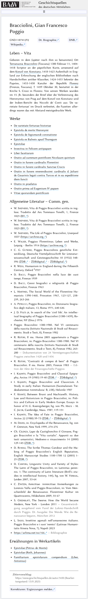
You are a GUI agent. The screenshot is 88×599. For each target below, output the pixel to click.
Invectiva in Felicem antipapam (32, 148)
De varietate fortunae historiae (32, 125)
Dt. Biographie (47, 39)
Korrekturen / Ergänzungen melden (31, 589)
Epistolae (19, 143)
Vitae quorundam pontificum (31, 193)
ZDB (23, 261)
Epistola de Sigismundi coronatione (35, 134)
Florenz (74, 83)
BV (23, 216)
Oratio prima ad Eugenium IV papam (36, 188)
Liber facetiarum (24, 153)
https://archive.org (32, 236)
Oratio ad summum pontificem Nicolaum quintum (44, 157)
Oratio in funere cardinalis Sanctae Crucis (39, 166)
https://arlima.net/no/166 (29, 532)
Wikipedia (17, 44)
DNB (72, 39)
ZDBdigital (38, 261)
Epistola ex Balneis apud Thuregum (35, 139)
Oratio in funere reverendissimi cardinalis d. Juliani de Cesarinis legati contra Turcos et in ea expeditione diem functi (46, 175)
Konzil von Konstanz (28, 71)
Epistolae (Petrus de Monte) (30, 547)
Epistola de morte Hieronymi (31, 130)
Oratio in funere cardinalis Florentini (36, 162)
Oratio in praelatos (25, 183)
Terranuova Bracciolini (23, 63)
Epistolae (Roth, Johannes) (30, 552)
